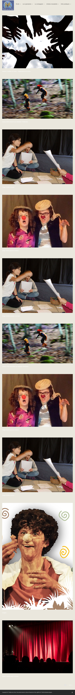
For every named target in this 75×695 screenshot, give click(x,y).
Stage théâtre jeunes (8, 187)
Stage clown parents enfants (10, 430)
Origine (4, 613)
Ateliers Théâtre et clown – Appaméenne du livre (16, 71)
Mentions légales (48, 692)
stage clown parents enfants (10, 250)
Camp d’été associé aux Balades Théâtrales (15, 122)
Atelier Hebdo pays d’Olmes (10, 676)
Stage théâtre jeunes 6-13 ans (11, 316)
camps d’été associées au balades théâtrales (15, 366)
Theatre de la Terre (32, 692)
